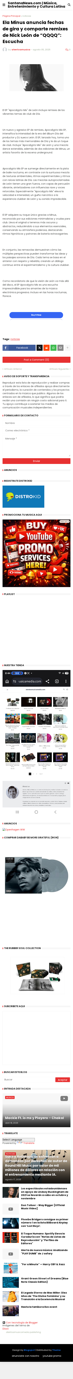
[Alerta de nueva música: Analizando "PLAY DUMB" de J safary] (11, 1254)
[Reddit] (46, 348)
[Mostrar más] (67, 348)
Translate (28, 1143)
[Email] (60, 348)
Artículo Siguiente (59, 369)
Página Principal (11, 16)
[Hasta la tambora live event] (11, 1310)
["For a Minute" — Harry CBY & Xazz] (11, 1268)
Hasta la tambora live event (39, 1307)
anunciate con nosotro (25, 1356)
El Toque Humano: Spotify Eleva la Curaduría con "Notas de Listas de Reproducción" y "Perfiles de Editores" (43, 1238)
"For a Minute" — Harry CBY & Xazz (43, 1264)
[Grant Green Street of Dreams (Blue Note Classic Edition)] (11, 1282)
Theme (56, 1350)
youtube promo (52, 1356)
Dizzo (6, 1328)
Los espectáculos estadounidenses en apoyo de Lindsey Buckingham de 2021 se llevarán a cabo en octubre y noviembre (44, 1193)
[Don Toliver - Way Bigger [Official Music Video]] (11, 1209)
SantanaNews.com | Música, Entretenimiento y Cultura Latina (36, 5)
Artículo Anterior (13, 369)
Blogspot (29, 1350)
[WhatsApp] (53, 348)
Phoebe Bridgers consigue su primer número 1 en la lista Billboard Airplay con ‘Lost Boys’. (44, 1223)
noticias (26, 16)
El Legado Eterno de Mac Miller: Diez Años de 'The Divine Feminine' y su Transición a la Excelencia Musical (44, 1296)
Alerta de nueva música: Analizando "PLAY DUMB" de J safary (44, 1252)
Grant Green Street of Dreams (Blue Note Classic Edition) (44, 1280)
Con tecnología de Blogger (22, 1322)
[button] (4, 4)
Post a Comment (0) (36, 359)
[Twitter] (39, 348)
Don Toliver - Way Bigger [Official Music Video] (43, 1207)
